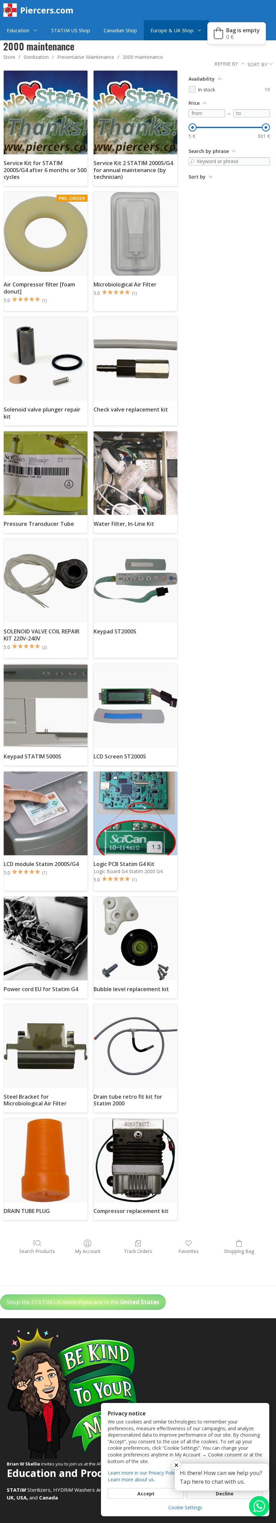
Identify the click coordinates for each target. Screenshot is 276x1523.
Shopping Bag (239, 1251)
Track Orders (138, 1251)
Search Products (37, 1251)
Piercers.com (46, 10)
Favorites (188, 1251)
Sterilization (36, 57)
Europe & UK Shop (172, 30)
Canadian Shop (120, 30)
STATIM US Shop (70, 30)
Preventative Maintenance (85, 57)
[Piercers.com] (11, 10)
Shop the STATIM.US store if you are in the (83, 1302)
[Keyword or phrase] (192, 161)
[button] (36, 30)
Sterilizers (28, 1489)
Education (18, 30)
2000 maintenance (143, 57)
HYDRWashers (74, 1489)
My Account (88, 1251)
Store (9, 57)
